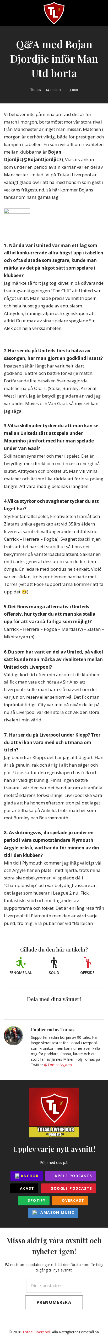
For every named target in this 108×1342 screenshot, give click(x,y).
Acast (26, 1188)
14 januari (53, 89)
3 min (73, 89)
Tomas (35, 89)
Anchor (29, 1175)
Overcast (72, 1200)
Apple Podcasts (72, 1175)
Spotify (35, 1200)
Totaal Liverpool (36, 1331)
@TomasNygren (58, 1064)
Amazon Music (56, 1212)
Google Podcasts (70, 1188)
